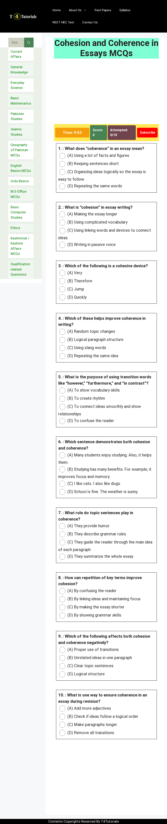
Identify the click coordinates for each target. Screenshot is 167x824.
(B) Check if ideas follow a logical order (102, 716)
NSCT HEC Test (63, 22)
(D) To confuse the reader (90, 420)
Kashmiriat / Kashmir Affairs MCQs (20, 246)
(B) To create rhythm (85, 398)
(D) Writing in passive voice (91, 244)
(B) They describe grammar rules (96, 534)
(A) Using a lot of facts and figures (97, 155)
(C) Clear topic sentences (89, 665)
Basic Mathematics (21, 100)
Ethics (15, 228)
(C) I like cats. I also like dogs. (93, 483)
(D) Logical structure (85, 673)
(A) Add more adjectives (88, 708)
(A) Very (74, 272)
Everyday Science (17, 85)
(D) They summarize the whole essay (99, 556)
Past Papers (103, 10)
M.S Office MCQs (18, 194)
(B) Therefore (79, 280)
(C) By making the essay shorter (95, 607)
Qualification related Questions (20, 269)
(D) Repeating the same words (94, 185)
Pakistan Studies (17, 116)
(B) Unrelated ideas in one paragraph (99, 657)
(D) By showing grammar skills (93, 615)
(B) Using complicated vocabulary (96, 222)
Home (57, 10)
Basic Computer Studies (18, 212)
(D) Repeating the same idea (92, 355)
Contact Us (90, 22)
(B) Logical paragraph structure (94, 339)
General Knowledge (19, 69)
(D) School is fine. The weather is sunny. (102, 491)
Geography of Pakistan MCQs (19, 150)
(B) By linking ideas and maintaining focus (103, 598)
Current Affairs (16, 54)
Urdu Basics (20, 181)
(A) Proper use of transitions (92, 649)
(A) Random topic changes (90, 331)
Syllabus (124, 10)
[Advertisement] (106, 93)
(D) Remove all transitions (90, 732)
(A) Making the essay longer (91, 214)
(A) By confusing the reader (91, 590)
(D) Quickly (76, 297)
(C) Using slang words (86, 347)
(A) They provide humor (88, 525)
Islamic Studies (16, 131)
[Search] (29, 42)
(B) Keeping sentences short (92, 163)
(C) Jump (75, 289)
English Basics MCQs (21, 168)
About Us (75, 10)
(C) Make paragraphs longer (91, 724)
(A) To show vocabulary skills (93, 390)
